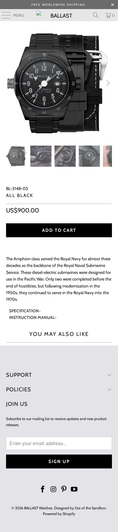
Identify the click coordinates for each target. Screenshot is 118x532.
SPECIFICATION (24, 311)
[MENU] (3, 15)
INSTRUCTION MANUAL (32, 317)
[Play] (59, 83)
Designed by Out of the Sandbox (80, 508)
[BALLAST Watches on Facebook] (43, 489)
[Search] (95, 15)
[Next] (107, 83)
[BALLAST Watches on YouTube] (74, 489)
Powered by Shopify (59, 513)
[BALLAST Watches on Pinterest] (64, 489)
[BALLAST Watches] (59, 15)
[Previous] (10, 83)
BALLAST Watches (38, 508)
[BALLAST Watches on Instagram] (53, 489)
